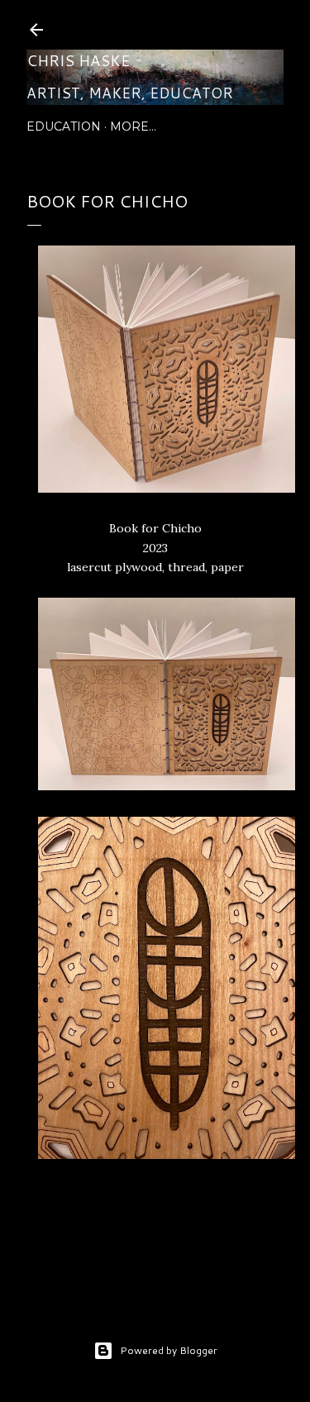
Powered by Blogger (168, 1350)
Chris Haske (78, 60)
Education (63, 126)
